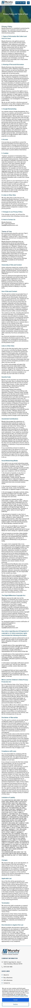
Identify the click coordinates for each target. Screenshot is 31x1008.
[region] (15, 996)
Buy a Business (8, 977)
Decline (15, 1004)
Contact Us (7, 983)
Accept (16, 1000)
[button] (28, 2)
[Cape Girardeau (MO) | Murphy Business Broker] (14, 952)
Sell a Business (8, 980)
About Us (6, 975)
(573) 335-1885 (20, 2)
